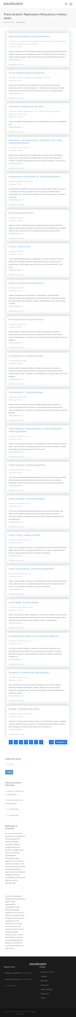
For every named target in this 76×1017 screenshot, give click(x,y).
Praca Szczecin (9, 22)
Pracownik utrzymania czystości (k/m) (26, 106)
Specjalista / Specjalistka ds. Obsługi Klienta (29, 672)
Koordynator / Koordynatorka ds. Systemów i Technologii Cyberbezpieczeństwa (35, 141)
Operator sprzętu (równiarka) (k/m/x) (26, 283)
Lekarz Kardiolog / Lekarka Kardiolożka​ (27, 498)
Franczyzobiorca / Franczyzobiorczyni (26, 319)
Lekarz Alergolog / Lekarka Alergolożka (27, 465)
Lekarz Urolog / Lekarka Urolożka (24, 535)
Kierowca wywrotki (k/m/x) (21, 213)
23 (51, 742)
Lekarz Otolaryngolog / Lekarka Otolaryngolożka (31, 568)
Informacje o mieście (47, 972)
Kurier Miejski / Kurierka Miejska (24, 602)
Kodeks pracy (45, 994)
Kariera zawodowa (47, 989)
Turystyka (44, 976)
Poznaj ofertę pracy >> (16, 60)
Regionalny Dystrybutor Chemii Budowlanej (29, 36)
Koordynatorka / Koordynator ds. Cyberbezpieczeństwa (34, 176)
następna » (61, 742)
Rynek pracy (44, 981)
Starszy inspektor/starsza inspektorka (26, 72)
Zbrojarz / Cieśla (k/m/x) (20, 246)
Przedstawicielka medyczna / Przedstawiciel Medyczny (34, 636)
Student (43, 998)
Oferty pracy (45, 985)
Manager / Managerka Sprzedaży (24, 709)
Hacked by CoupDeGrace (15, 791)
